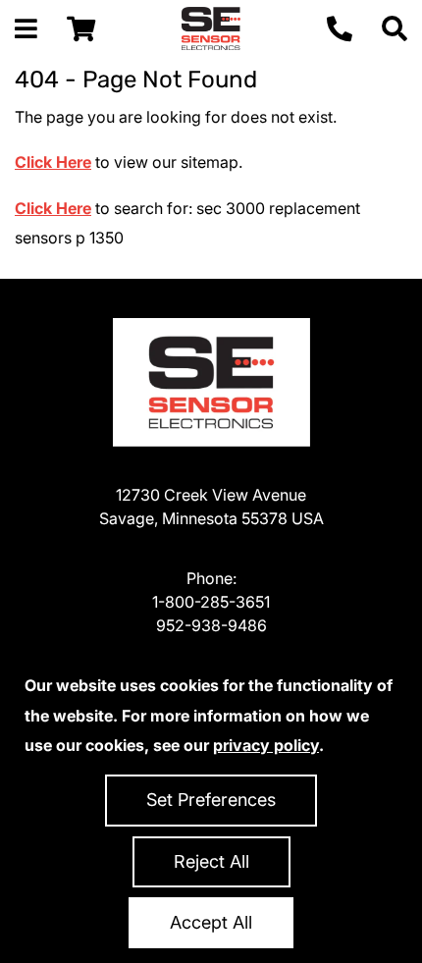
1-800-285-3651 (211, 602)
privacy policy (266, 745)
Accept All (211, 922)
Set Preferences (211, 799)
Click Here (53, 162)
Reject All (211, 861)
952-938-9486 (211, 625)
